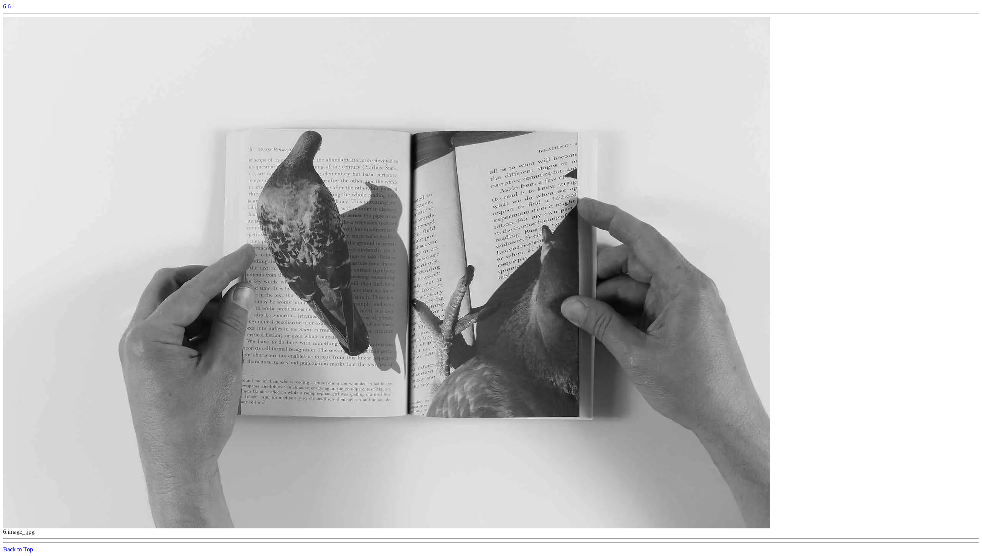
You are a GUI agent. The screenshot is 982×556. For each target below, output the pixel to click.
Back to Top (18, 549)
